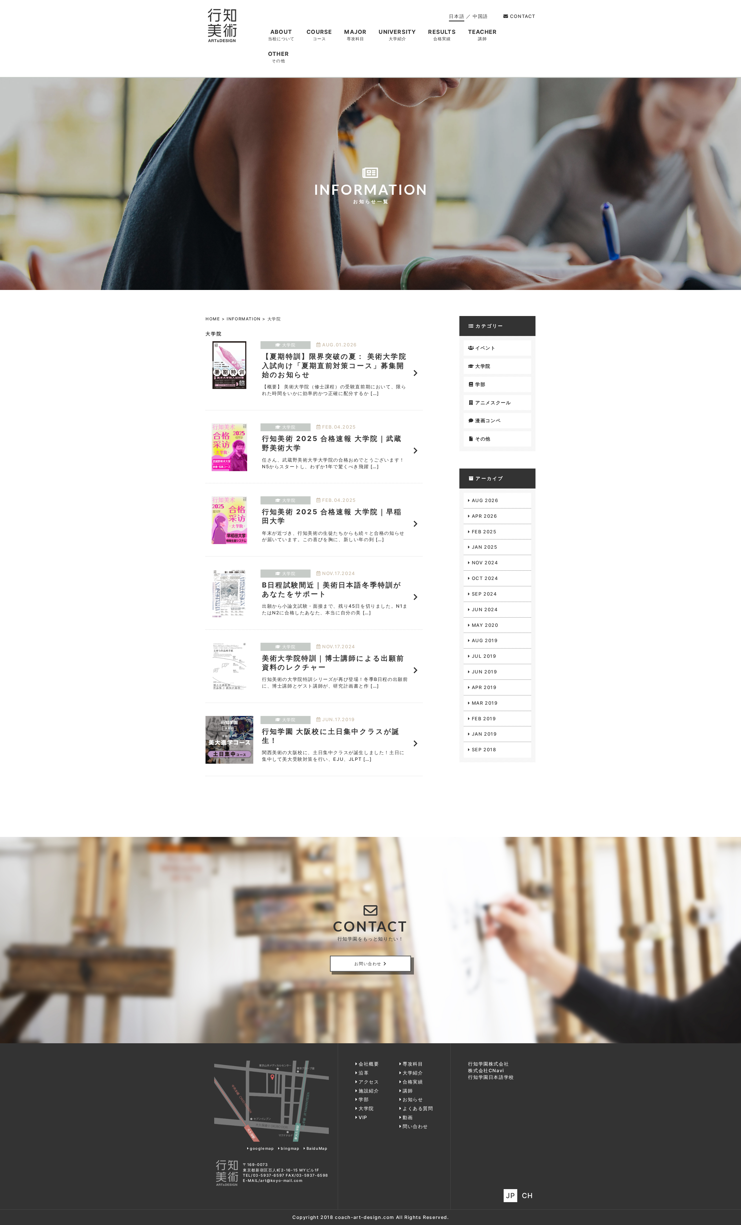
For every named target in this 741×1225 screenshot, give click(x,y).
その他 (483, 439)
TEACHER (482, 34)
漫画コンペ (488, 420)
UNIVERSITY (397, 34)
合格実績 (413, 1082)
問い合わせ (415, 1126)
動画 (408, 1117)
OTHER (278, 56)
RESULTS (442, 34)
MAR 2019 (485, 703)
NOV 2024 (485, 562)
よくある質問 (418, 1108)
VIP (363, 1117)
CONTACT (522, 16)
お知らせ (413, 1099)
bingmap (290, 1148)
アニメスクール (493, 402)
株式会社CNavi (486, 1070)
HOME (213, 318)
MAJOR (355, 34)
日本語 (456, 16)
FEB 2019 (484, 718)
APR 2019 (484, 687)
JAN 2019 (484, 734)
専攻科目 (413, 1064)
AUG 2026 (485, 500)
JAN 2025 (484, 547)
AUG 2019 (485, 640)
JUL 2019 (484, 656)
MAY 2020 (485, 625)
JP (510, 1195)
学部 (480, 384)
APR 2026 (484, 516)
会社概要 (369, 1064)
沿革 (364, 1073)
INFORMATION (244, 318)
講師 (408, 1091)
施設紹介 (369, 1091)
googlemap (262, 1148)
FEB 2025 (484, 532)
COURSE (319, 34)
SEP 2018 (484, 749)
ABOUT (281, 34)
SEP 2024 (484, 594)
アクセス (369, 1082)
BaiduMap (317, 1148)
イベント (485, 348)
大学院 (483, 366)
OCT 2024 (485, 578)
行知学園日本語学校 (491, 1077)
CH (527, 1195)
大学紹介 (413, 1073)
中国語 (480, 16)
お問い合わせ (367, 963)
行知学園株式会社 (488, 1064)
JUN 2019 (484, 672)
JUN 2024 (485, 609)
